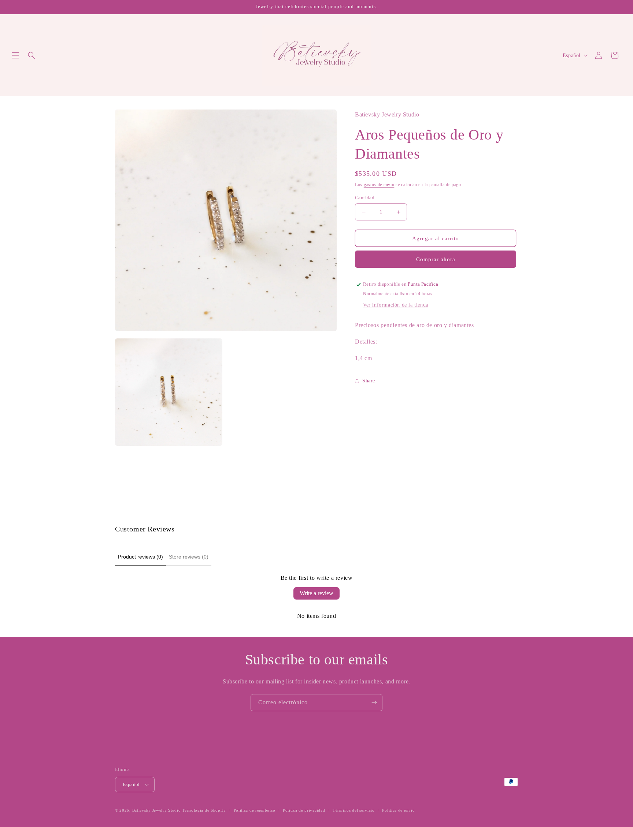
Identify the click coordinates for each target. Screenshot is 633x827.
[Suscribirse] (374, 702)
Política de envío (398, 810)
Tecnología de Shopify (204, 810)
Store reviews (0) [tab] (188, 557)
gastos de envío (379, 185)
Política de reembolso (254, 810)
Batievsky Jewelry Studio (156, 810)
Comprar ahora (435, 260)
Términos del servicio (354, 810)
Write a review (316, 593)
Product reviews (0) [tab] (140, 557)
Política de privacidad (304, 810)
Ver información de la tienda (395, 305)
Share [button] (368, 380)
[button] (15, 55)
